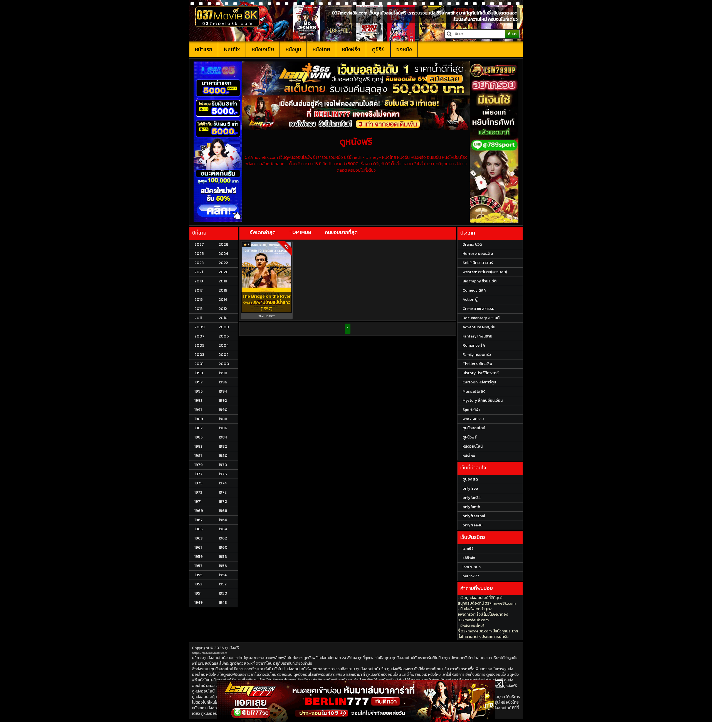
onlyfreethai (474, 516)
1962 (223, 538)
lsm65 (468, 548)
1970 (223, 501)
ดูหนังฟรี (232, 648)
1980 (223, 456)
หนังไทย (321, 49)
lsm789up (472, 567)
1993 (198, 400)
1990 (223, 410)
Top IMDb (300, 232)
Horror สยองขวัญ (478, 254)
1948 (223, 602)
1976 (223, 474)
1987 (198, 428)
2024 (223, 254)
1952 (223, 584)
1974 (223, 483)
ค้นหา (512, 34)
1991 (198, 410)
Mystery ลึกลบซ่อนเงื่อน (483, 400)
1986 (223, 428)
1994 (223, 391)
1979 (198, 465)
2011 (198, 318)
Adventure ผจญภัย (479, 327)
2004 (224, 345)
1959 (198, 557)
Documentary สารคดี (481, 318)
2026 (223, 244)
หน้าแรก (203, 49)
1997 (198, 382)
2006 (224, 336)
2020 (224, 272)
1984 (223, 437)
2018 (223, 281)
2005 (199, 345)
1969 (198, 511)
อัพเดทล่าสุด (262, 232)
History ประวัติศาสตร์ (481, 373)
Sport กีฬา (471, 410)
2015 (198, 299)
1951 (197, 593)
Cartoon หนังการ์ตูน (479, 382)
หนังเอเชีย (263, 49)
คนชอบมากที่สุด (341, 232)
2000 (224, 364)
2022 (223, 263)
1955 (198, 575)
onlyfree (470, 488)
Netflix (232, 49)
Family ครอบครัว (477, 355)
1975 (198, 483)
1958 (223, 557)
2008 (224, 327)
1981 (198, 456)
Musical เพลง (474, 391)
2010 (223, 318)
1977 (198, 474)
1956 (223, 566)
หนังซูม (293, 49)
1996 (223, 382)
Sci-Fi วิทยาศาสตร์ (478, 263)
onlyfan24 (472, 498)
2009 (199, 327)
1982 (223, 446)
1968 (223, 511)
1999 (198, 373)
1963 (198, 538)
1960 (223, 547)
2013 (198, 309)
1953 (198, 584)
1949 (198, 602)
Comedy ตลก (474, 290)
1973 (198, 492)
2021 (198, 272)
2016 (223, 290)
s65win (469, 558)
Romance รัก (474, 345)
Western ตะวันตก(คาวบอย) (485, 272)
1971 (197, 501)
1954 (223, 575)
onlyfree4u (472, 525)
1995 (198, 391)
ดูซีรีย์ (378, 49)
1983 (198, 446)
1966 (223, 520)
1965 (198, 529)
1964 (223, 529)
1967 (198, 520)
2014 (223, 299)
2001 (198, 364)
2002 (224, 355)
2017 (198, 290)
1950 (223, 593)
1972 (223, 492)
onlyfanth (471, 507)
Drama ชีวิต (472, 244)
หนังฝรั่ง (351, 49)
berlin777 (471, 576)
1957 (198, 566)
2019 (198, 281)
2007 (199, 336)
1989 (198, 419)
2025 (199, 254)
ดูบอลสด (470, 479)
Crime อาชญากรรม (478, 309)
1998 (223, 373)
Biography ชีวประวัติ (479, 281)
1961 (198, 547)
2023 (199, 263)
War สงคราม (473, 419)
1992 (223, 400)
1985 (198, 437)
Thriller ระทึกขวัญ (477, 364)
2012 (223, 309)
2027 (199, 244)
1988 (223, 419)
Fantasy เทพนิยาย (477, 336)
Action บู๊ (470, 299)
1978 (223, 465)
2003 (199, 355)
